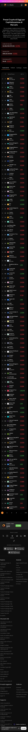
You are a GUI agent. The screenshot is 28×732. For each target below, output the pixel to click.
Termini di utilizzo (20, 689)
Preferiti (13, 67)
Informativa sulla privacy (22, 692)
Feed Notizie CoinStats (21, 581)
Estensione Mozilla (4, 693)
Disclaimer (18, 687)
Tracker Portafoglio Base (6, 601)
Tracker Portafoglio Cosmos (5, 595)
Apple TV (2, 695)
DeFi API (2, 678)
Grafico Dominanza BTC (6, 651)
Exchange (19, 67)
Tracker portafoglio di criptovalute (5, 563)
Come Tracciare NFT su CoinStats (6, 725)
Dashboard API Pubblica (21, 579)
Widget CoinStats (4, 645)
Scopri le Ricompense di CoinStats (6, 721)
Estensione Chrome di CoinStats (5, 688)
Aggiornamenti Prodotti (21, 563)
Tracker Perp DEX (4, 613)
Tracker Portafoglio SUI (5, 611)
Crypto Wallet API (4, 672)
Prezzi (17, 565)
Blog (1, 569)
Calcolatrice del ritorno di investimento (6, 626)
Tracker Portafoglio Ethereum (5, 598)
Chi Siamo (18, 583)
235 (26, 512)
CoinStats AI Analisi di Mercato (5, 574)
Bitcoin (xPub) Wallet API (6, 681)
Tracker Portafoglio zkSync (6, 585)
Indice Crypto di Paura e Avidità (6, 642)
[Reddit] (17, 536)
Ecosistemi (2, 615)
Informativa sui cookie (21, 694)
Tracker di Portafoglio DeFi (6, 579)
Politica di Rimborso (21, 696)
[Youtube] (25, 536)
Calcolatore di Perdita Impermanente (5, 630)
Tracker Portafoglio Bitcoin (6, 608)
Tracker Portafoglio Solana (6, 592)
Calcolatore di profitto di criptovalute (6, 622)
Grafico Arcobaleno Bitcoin (6, 635)
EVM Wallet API (3, 676)
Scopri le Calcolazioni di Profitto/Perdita (6, 713)
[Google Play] (19, 548)
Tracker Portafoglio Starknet (5, 582)
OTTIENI (18, 525)
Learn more (21, 1)
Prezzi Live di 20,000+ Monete (5, 658)
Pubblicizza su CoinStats (22, 572)
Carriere (18, 570)
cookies (7, 727)
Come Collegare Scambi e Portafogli (6, 706)
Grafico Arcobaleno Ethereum (5, 638)
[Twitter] (3, 536)
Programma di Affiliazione (6, 577)
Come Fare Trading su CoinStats (5, 717)
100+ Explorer (3, 661)
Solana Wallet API (4, 674)
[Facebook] (14, 541)
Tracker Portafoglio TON (6, 604)
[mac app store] (14, 552)
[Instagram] (7, 536)
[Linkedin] (21, 536)
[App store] (9, 548)
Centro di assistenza (5, 703)
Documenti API (19, 576)
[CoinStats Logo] (8, 5)
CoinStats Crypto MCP (5, 667)
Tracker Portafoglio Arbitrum (5, 589)
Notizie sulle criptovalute (6, 571)
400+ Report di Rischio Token (5, 664)
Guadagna (2, 566)
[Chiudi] (26, 1)
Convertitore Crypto (5, 633)
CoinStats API (19, 574)
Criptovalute (5, 67)
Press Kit (18, 567)
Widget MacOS (4, 691)
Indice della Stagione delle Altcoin (6, 654)
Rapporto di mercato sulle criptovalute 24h (6, 648)
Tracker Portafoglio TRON (6, 606)
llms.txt (1, 669)
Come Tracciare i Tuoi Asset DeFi (5, 710)
